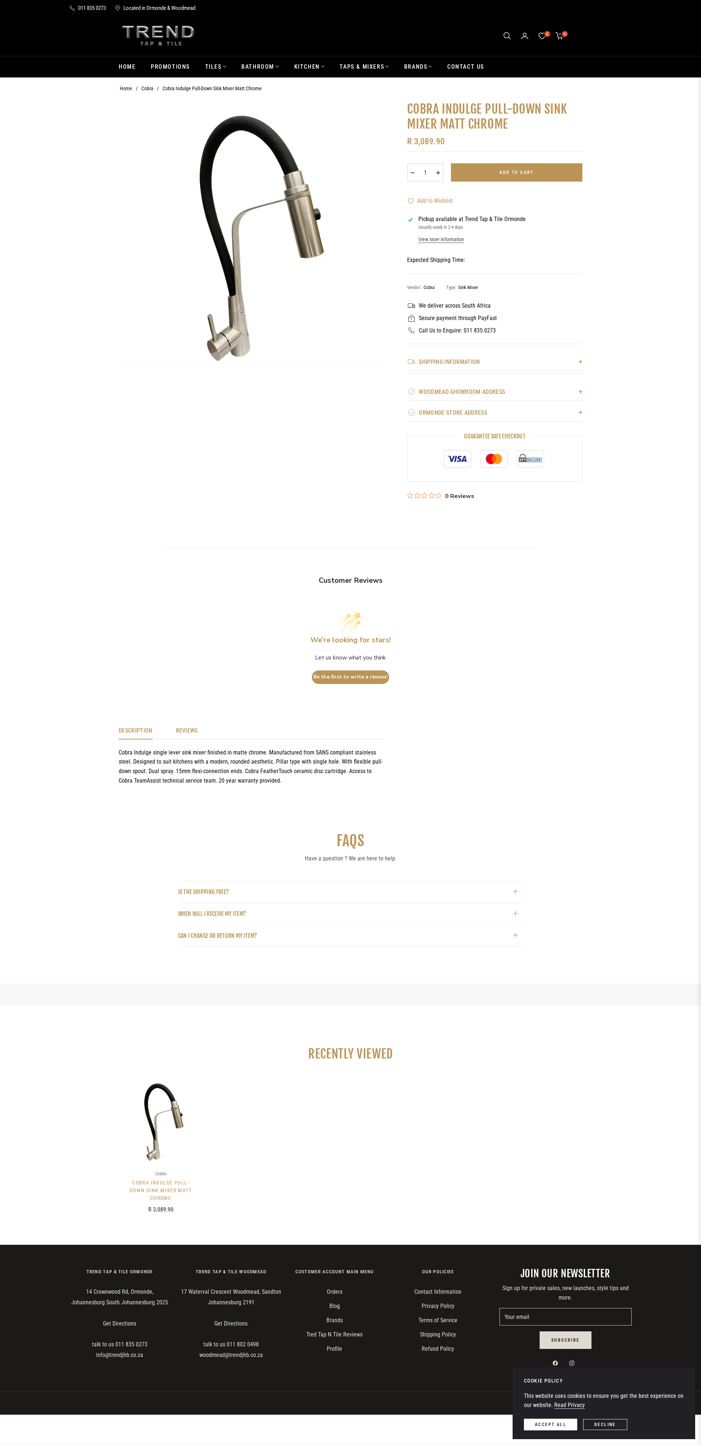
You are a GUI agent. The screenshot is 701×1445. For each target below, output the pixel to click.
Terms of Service (437, 1320)
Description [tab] (136, 730)
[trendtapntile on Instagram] (573, 1363)
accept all (550, 1424)
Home (126, 88)
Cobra (147, 88)
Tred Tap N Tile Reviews (334, 1334)
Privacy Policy (438, 1306)
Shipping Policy (438, 1334)
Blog (334, 1306)
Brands (334, 1320)
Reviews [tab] (187, 730)
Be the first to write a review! (350, 676)
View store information (441, 239)
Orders (334, 1291)
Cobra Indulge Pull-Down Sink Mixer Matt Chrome (161, 1190)
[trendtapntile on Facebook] (557, 1363)
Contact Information (437, 1291)
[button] (507, 36)
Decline (605, 1424)
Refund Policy (438, 1348)
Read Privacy (569, 1405)
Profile (334, 1348)
